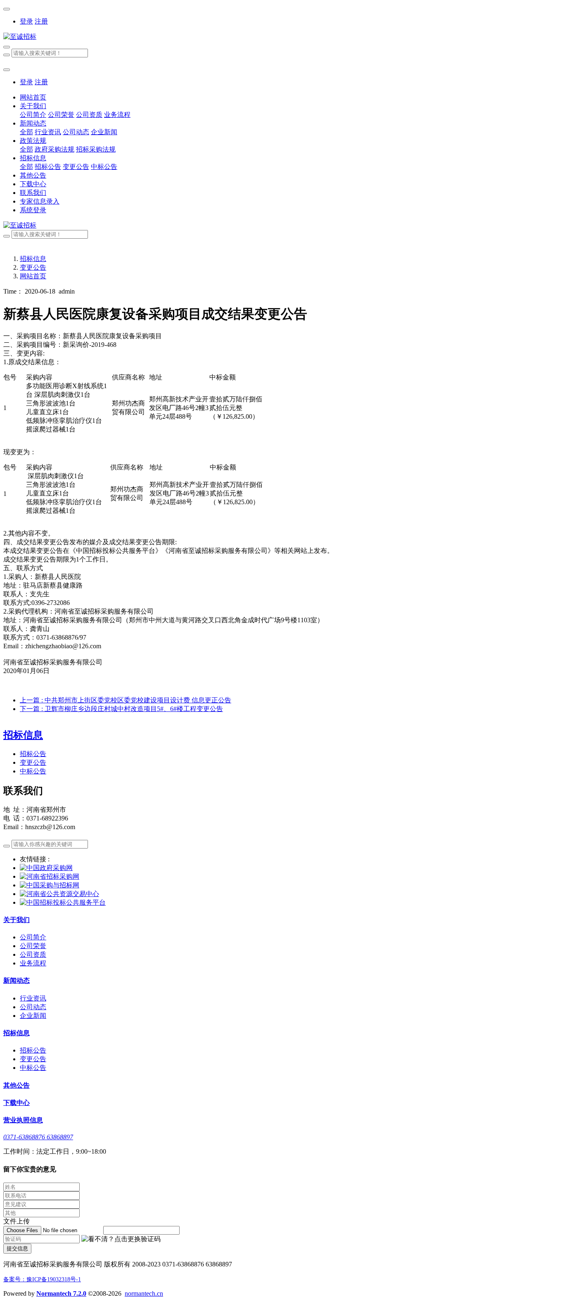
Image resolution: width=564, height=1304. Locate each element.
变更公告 (33, 267)
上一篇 (125, 700)
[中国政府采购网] (46, 867)
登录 (26, 21)
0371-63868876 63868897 (38, 1136)
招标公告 (33, 753)
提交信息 (17, 1248)
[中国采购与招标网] (49, 885)
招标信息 (33, 258)
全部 (26, 131)
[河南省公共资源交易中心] (59, 893)
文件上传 (16, 1221)
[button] (121, 1239)
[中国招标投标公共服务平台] (63, 902)
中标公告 (33, 771)
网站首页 (33, 97)
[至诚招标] (282, 37)
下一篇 (121, 708)
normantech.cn (144, 1293)
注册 (41, 21)
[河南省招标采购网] (49, 876)
